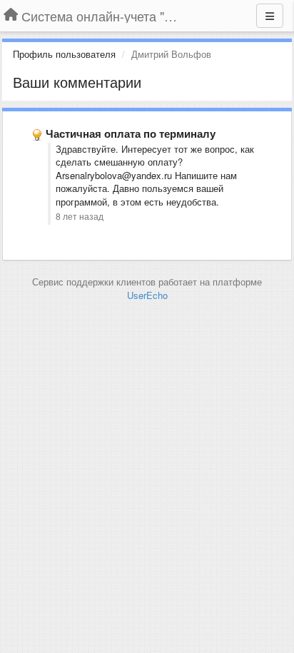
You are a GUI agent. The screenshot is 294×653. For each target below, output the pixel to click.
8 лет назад (79, 216)
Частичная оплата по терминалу (131, 133)
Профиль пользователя (64, 54)
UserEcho (147, 295)
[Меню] (269, 16)
